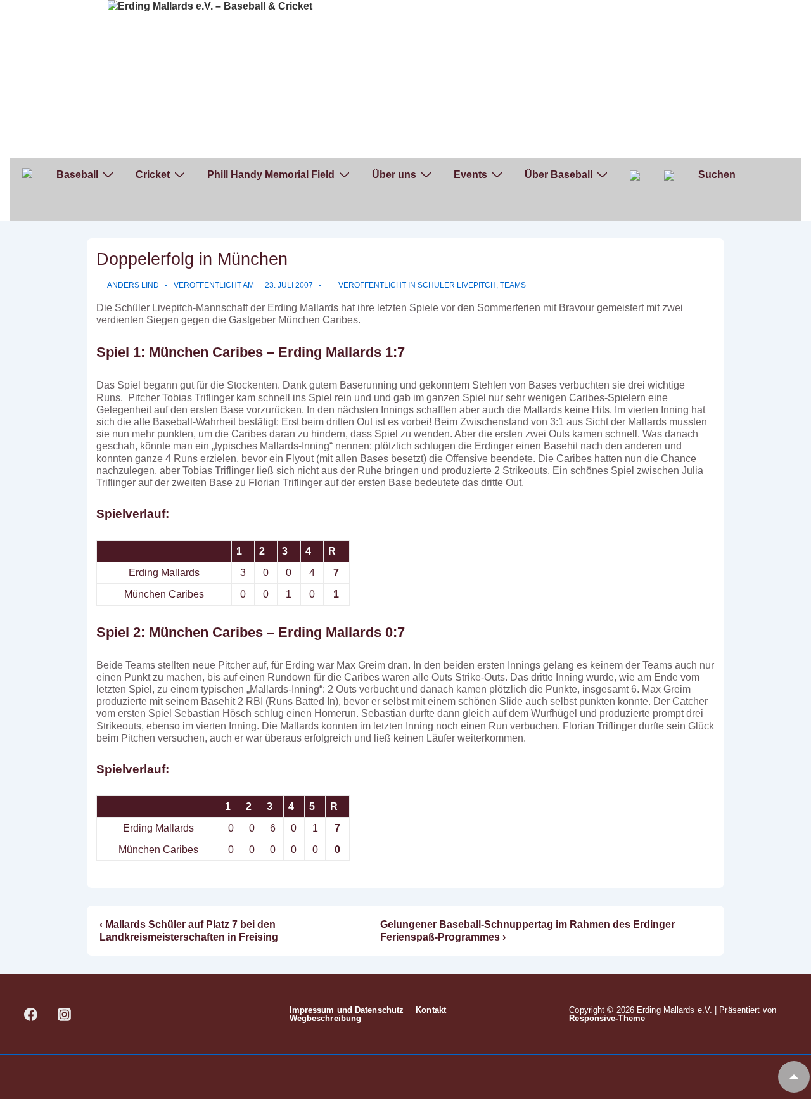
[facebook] (31, 1014)
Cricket (153, 174)
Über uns (394, 174)
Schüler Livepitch (457, 285)
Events (470, 174)
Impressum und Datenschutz (347, 1010)
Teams (513, 285)
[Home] (27, 174)
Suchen (717, 174)
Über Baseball (558, 174)
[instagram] (65, 1014)
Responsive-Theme (607, 1018)
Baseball (77, 174)
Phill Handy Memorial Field (271, 174)
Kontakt (431, 1010)
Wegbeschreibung (326, 1018)
